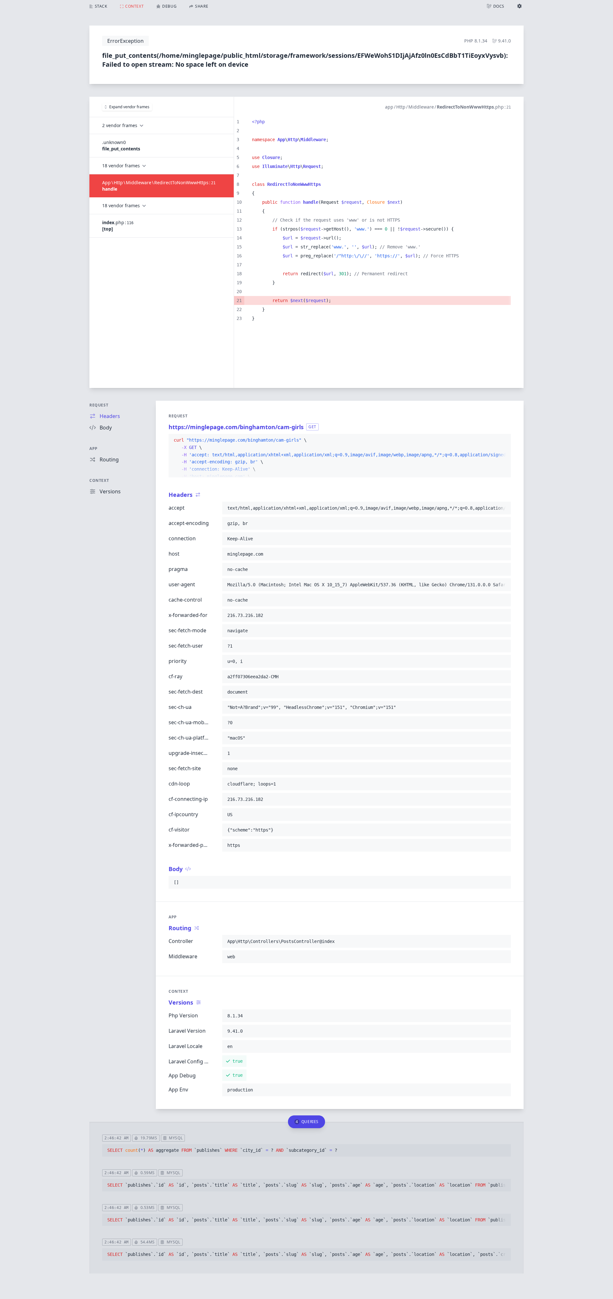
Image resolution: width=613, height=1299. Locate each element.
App (93, 448)
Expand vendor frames (129, 107)
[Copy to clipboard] (503, 440)
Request (98, 405)
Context (99, 480)
